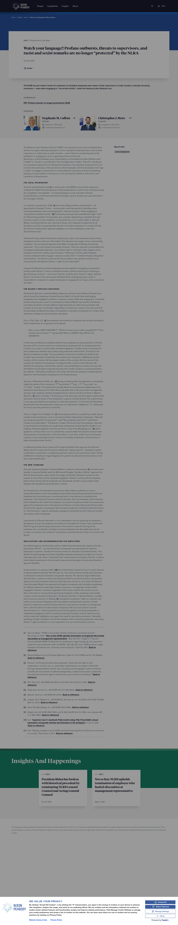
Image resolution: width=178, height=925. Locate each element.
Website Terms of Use (38, 920)
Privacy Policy (56, 920)
